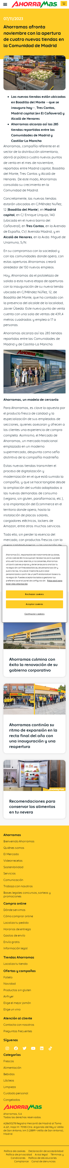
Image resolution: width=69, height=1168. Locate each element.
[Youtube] (33, 1048)
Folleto (7, 977)
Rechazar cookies (34, 594)
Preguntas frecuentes (17, 1031)
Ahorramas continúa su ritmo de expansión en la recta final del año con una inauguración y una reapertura (33, 735)
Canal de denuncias (43, 1161)
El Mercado (11, 854)
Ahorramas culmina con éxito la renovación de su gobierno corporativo (33, 665)
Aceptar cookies (34, 604)
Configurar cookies (34, 614)
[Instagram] (7, 1048)
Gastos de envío (14, 935)
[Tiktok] (50, 1048)
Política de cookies (14, 1151)
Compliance (21, 1161)
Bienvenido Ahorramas (18, 841)
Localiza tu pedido (16, 922)
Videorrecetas (13, 860)
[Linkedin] (42, 1048)
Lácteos (8, 1080)
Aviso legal (41, 1154)
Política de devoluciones (42, 1157)
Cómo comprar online (18, 916)
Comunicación (13, 880)
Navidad (9, 983)
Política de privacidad (19, 1154)
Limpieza (9, 1087)
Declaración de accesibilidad (45, 1151)
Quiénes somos (13, 848)
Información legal (15, 948)
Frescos (8, 1061)
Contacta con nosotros (18, 1024)
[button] (5, 4)
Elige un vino (12, 1009)
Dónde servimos (14, 910)
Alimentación (12, 1067)
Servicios (9, 873)
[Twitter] (24, 1048)
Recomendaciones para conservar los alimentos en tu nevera (32, 807)
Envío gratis (11, 942)
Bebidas (9, 1074)
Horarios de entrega (17, 929)
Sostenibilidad (13, 867)
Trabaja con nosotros (18, 886)
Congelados (11, 1100)
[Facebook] (16, 1048)
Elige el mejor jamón (17, 1003)
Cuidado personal (15, 1093)
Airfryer (8, 996)
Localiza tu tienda (15, 964)
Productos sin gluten (17, 990)
